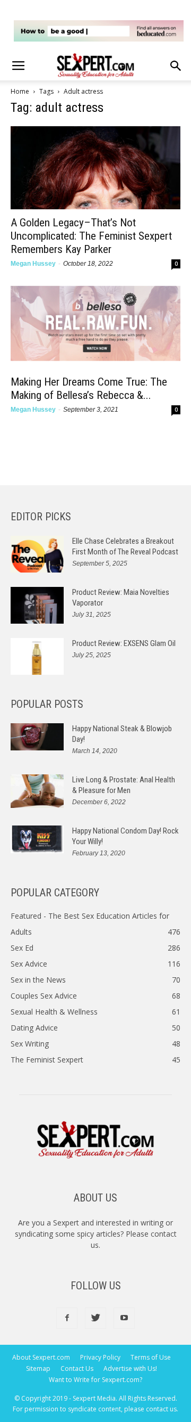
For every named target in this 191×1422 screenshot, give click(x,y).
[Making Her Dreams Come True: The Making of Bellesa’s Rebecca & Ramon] (95, 327)
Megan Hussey (33, 263)
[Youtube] (124, 1318)
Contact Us (76, 1368)
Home (20, 91)
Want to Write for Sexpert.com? (95, 1379)
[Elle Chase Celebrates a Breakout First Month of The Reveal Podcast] (37, 554)
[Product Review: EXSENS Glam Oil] (37, 656)
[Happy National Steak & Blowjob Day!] (37, 736)
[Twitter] (95, 1318)
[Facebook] (66, 1318)
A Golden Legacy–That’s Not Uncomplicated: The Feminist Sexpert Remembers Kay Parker (91, 236)
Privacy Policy (100, 1357)
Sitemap (38, 1368)
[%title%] (99, 31)
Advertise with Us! (130, 1368)
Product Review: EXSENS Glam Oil (124, 643)
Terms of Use (151, 1357)
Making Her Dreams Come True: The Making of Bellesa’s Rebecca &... (89, 388)
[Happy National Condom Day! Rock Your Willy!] (37, 839)
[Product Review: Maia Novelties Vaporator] (37, 605)
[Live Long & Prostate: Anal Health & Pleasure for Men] (37, 791)
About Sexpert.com (41, 1357)
